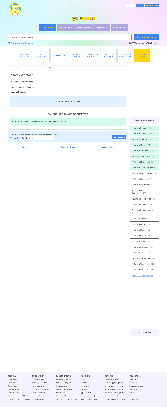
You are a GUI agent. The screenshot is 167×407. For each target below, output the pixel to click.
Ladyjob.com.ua (134, 399)
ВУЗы (82, 379)
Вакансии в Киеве (29, 147)
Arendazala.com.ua (136, 386)
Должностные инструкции (114, 393)
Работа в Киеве (139, 128)
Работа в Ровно (139, 230)
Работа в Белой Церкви (143, 173)
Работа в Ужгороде (141, 247)
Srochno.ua (133, 389)
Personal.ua (133, 396)
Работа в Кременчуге (141, 199)
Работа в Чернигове (141, 264)
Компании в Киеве (107, 147)
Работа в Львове (140, 134)
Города (17, 389)
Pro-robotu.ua (133, 379)
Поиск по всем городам (142, 275)
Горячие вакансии (38, 393)
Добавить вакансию (63, 379)
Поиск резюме (61, 386)
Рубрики (11, 389)
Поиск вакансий (38, 386)
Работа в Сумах (139, 236)
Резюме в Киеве (68, 147)
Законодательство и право (114, 389)
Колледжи (84, 383)
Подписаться (119, 137)
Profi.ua (131, 393)
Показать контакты (68, 101)
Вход (140, 5)
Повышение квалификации (90, 396)
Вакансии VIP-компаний (41, 396)
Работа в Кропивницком (143, 210)
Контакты (11, 383)
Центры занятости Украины (115, 399)
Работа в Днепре (140, 139)
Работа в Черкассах (141, 258)
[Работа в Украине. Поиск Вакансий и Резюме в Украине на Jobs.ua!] (14, 9)
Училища (83, 389)
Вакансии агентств (39, 399)
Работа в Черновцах (141, 270)
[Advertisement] (66, 169)
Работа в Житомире (141, 185)
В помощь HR (61, 396)
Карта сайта (12, 386)
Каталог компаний (111, 396)
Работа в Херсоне (140, 253)
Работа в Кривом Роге (142, 205)
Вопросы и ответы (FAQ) (17, 396)
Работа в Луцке (139, 219)
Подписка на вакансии (40, 389)
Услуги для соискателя (40, 383)
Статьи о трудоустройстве (114, 383)
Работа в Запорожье (141, 156)
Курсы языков (85, 393)
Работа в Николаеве (141, 162)
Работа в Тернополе (141, 241)
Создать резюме (38, 379)
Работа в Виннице (140, 179)
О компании (12, 379)
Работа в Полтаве (140, 224)
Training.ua (133, 383)
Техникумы (84, 386)
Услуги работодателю (64, 383)
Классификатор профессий (66, 399)
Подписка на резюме (64, 389)
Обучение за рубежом (88, 399)
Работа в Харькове (141, 151)
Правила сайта (13, 393)
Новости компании (111, 379)
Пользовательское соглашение (19, 399)
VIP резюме (60, 393)
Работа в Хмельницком (142, 168)
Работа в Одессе (140, 145)
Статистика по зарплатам (114, 386)
